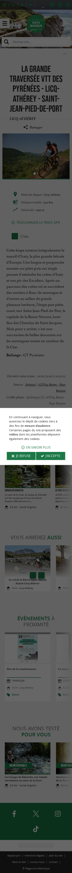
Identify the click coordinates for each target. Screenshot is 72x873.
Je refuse (23, 456)
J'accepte (53, 456)
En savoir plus (38, 447)
